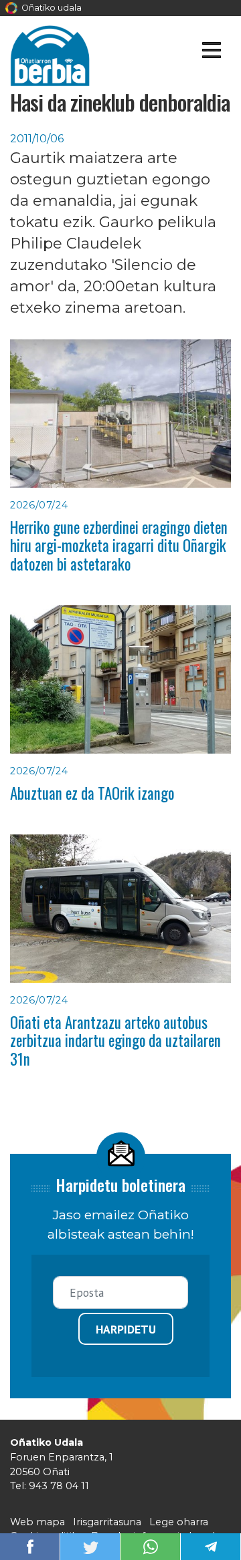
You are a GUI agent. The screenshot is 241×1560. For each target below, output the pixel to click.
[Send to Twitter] (90, 1545)
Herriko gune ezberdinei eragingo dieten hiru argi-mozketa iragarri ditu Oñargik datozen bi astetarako (119, 545)
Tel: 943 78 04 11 (49, 1486)
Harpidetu (126, 1329)
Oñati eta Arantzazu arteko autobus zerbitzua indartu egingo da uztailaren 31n (115, 1040)
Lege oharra (178, 1522)
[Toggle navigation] (211, 52)
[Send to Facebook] (30, 1545)
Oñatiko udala (50, 8)
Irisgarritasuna (107, 1522)
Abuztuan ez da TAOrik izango (92, 793)
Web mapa (37, 1522)
